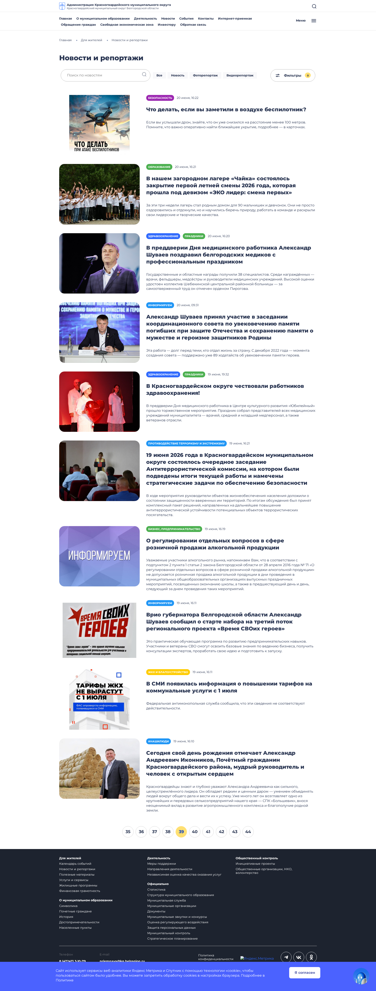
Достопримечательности (79, 922)
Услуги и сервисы (73, 880)
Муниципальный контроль (168, 933)
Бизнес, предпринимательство (174, 529)
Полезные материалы (76, 874)
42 (221, 831)
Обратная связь (193, 25)
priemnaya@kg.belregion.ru (122, 961)
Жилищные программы (78, 885)
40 (195, 831)
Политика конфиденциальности (215, 957)
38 (168, 831)
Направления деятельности (169, 869)
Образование (159, 167)
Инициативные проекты (255, 864)
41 (208, 831)
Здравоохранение (163, 236)
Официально (158, 884)
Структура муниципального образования (180, 895)
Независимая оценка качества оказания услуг (184, 874)
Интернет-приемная (235, 18)
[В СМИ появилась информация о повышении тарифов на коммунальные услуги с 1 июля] (99, 699)
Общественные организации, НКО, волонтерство (264, 871)
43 (234, 831)
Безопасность (160, 98)
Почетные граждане (75, 911)
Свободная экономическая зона (126, 25)
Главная (65, 18)
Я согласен (305, 973)
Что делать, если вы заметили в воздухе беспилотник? (226, 109)
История (66, 917)
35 (128, 831)
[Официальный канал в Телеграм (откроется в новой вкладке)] (286, 957)
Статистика (156, 889)
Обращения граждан (78, 25)
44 (248, 831)
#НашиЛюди (158, 741)
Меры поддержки (161, 864)
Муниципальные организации (171, 906)
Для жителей (70, 858)
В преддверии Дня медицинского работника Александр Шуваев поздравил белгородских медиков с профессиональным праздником (228, 255)
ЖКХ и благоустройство (168, 672)
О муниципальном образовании (103, 18)
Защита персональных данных (171, 928)
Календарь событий (75, 864)
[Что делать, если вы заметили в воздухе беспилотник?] (99, 125)
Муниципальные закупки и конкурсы (177, 917)
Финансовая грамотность (79, 891)
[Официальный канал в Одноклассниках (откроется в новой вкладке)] (311, 957)
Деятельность (145, 18)
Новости (168, 18)
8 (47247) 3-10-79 (72, 961)
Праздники (194, 236)
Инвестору (167, 25)
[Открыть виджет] (361, 976)
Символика (68, 906)
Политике (65, 980)
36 (141, 831)
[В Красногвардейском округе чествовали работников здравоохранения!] (99, 401)
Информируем (160, 305)
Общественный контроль (257, 858)
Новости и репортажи (77, 869)
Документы (156, 911)
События (186, 18)
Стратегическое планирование (172, 938)
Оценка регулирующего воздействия (177, 922)
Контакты (206, 18)
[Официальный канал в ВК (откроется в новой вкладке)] (298, 957)
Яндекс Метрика (147, 971)
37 (154, 831)
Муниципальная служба (166, 900)
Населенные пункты (75, 928)
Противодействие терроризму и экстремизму (186, 443)
